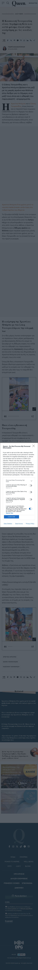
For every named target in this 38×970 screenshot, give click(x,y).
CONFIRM (11, 517)
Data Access (19, 523)
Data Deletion (8, 523)
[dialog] (19, 485)
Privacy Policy (30, 523)
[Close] (34, 446)
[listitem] (19, 481)
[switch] (30, 485)
